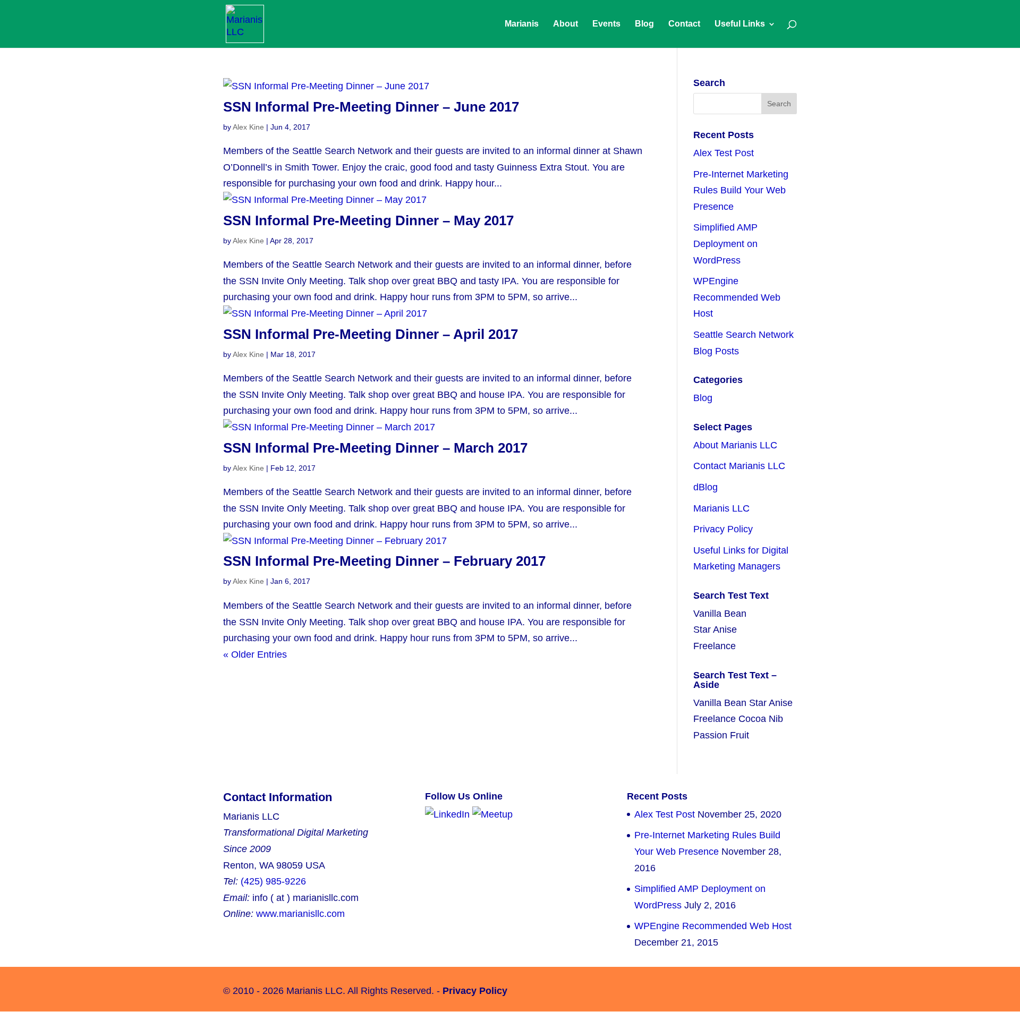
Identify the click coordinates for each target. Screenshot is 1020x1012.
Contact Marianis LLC (739, 466)
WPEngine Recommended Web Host (736, 297)
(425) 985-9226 (273, 881)
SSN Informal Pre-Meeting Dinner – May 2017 (368, 220)
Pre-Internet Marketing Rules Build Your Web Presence (740, 190)
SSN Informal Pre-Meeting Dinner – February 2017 (384, 561)
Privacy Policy (723, 529)
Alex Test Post (723, 153)
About (565, 24)
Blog (644, 24)
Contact (684, 24)
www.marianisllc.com (300, 913)
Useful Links (740, 24)
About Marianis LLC (735, 445)
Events (606, 24)
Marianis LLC (721, 508)
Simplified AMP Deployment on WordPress (725, 243)
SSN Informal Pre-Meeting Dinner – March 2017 (375, 448)
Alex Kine (248, 127)
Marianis (522, 24)
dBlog (705, 487)
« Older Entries (255, 654)
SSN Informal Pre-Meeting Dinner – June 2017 (371, 107)
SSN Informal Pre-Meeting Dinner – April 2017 (370, 334)
